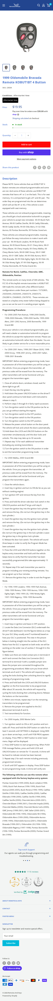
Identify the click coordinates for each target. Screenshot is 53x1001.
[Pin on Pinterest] (39, 167)
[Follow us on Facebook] (4, 963)
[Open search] (38, 5)
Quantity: (6, 135)
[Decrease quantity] (15, 135)
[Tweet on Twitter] (44, 167)
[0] (48, 5)
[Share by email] (49, 167)
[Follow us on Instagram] (13, 963)
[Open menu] (3, 5)
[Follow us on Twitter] (9, 963)
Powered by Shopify (9, 996)
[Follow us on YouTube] (18, 963)
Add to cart (26, 144)
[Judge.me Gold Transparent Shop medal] (15, 882)
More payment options (26, 159)
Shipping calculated (20, 118)
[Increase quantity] (28, 135)
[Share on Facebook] (34, 167)
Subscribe (10, 943)
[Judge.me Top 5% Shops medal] (38, 882)
